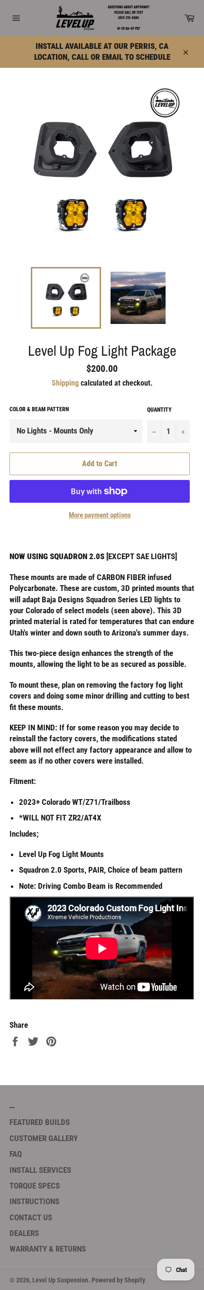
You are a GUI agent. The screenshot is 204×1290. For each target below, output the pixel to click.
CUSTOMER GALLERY (43, 1138)
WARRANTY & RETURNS (47, 1248)
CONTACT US (30, 1217)
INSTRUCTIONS (34, 1201)
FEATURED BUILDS (39, 1122)
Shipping (65, 382)
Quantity (159, 409)
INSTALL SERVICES (40, 1170)
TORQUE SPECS (34, 1185)
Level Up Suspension (60, 1280)
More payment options (100, 515)
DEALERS (24, 1233)
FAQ (15, 1154)
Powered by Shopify (118, 1280)
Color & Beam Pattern (39, 409)
